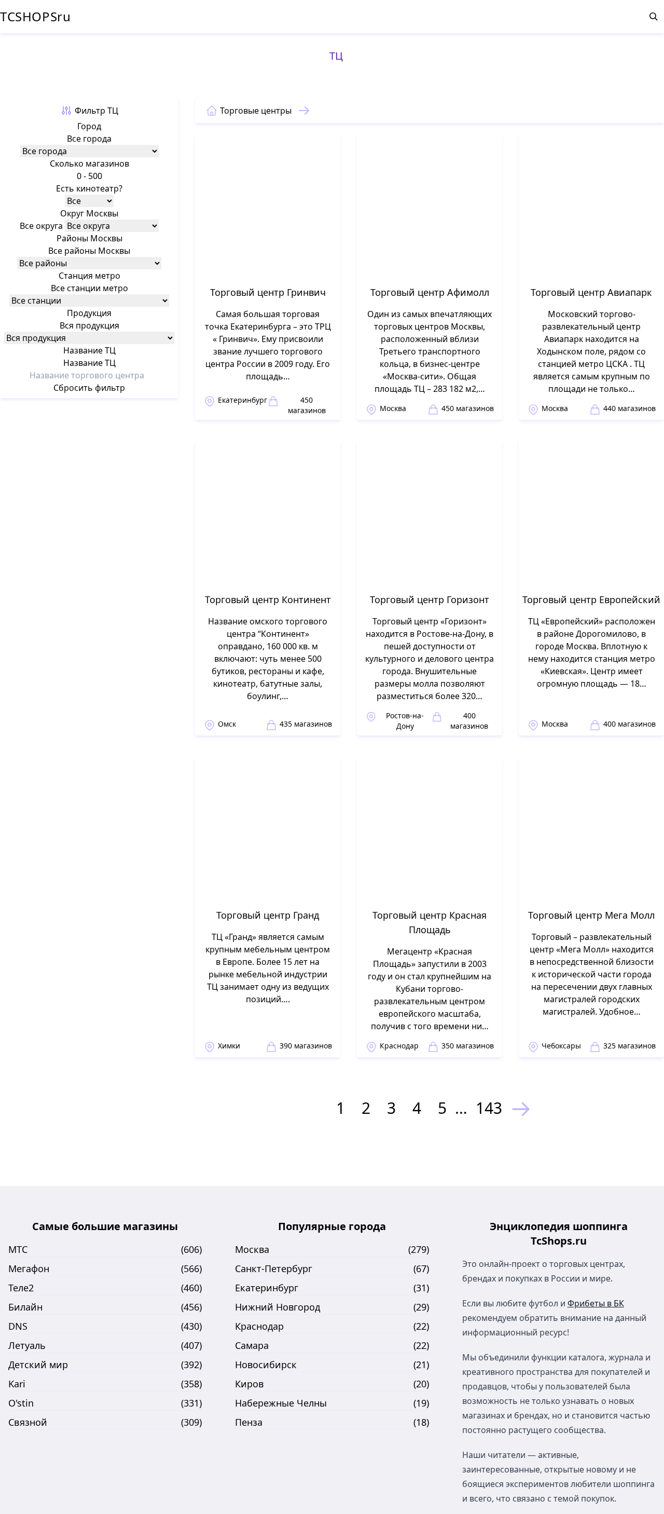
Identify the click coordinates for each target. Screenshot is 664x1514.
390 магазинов (306, 1046)
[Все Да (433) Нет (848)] (89, 201)
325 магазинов (629, 1046)
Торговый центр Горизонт (429, 599)
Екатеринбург (242, 400)
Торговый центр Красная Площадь (429, 922)
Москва (393, 408)
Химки (229, 1046)
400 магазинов (469, 721)
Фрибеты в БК (596, 1303)
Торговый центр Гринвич (268, 292)
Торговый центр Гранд (267, 915)
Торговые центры (256, 110)
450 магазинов (307, 405)
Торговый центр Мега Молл (591, 915)
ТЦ (336, 56)
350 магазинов (467, 1046)
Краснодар (399, 1046)
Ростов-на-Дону (405, 721)
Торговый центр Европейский (591, 599)
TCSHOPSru (35, 16)
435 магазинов (306, 724)
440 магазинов (629, 408)
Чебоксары (561, 1046)
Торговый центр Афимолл (429, 292)
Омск (227, 724)
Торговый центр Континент (268, 599)
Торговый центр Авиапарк (591, 292)
